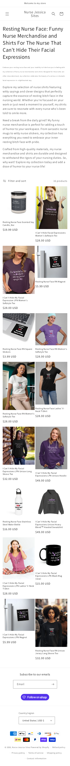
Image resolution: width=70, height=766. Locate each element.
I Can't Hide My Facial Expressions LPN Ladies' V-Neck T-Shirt (18, 586)
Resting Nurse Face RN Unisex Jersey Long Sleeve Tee (50, 652)
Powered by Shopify (40, 747)
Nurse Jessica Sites (21, 747)
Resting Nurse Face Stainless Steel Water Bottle (17, 523)
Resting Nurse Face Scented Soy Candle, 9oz (18, 223)
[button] (7, 14)
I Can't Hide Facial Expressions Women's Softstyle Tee (50, 234)
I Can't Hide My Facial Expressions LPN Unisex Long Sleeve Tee (17, 471)
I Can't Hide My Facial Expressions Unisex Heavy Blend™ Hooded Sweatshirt (49, 524)
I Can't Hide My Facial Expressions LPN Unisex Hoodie (50, 474)
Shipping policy (54, 753)
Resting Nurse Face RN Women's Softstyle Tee (51, 350)
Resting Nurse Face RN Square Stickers (17, 350)
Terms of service (35, 753)
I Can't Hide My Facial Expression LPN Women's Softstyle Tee (15, 300)
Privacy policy (18, 753)
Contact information (36, 758)
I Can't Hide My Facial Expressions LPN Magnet (15, 636)
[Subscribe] (53, 684)
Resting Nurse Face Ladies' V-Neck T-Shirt (49, 410)
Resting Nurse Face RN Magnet (50, 281)
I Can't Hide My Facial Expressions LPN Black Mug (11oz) (48, 576)
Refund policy (58, 747)
